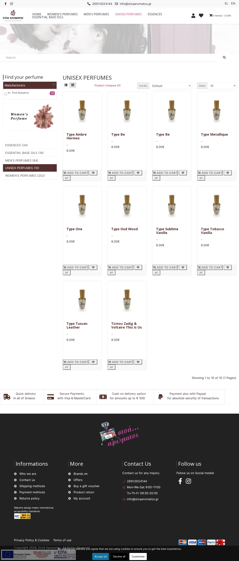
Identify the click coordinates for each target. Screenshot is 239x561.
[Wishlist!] (201, 16)
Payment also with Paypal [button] (188, 394)
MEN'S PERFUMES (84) (21, 160)
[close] (192, 15)
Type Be (118, 134)
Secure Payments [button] (72, 394)
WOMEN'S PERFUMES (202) (25, 175)
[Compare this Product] (67, 178)
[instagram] (188, 482)
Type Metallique (214, 134)
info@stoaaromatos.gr (135, 4)
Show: (202, 85)
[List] (66, 85)
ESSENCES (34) (16, 145)
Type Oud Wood (124, 229)
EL (227, 3)
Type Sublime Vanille (167, 231)
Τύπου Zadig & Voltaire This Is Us (126, 325)
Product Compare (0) (108, 85)
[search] (224, 57)
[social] (6, 4)
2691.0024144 (102, 4)
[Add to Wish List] (93, 172)
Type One (74, 229)
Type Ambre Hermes (76, 136)
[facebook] (180, 482)
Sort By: (143, 85)
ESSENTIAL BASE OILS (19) (24, 153)
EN (233, 3)
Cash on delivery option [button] (129, 394)
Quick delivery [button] (26, 394)
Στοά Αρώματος (20, 92)
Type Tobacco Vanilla (212, 231)
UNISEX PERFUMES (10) (22, 168)
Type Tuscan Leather (76, 325)
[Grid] (72, 85)
